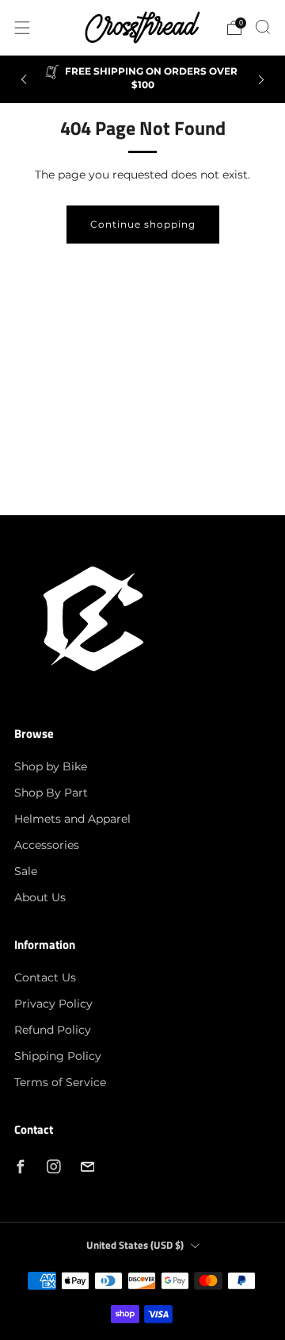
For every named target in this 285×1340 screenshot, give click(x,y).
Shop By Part (51, 792)
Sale (25, 871)
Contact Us (45, 977)
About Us (40, 897)
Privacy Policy (53, 1003)
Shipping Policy (57, 1056)
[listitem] (142, 79)
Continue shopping (143, 224)
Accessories (46, 845)
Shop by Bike (50, 766)
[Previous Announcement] (23, 80)
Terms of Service (60, 1082)
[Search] (263, 27)
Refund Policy (52, 1030)
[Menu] (22, 28)
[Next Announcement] (261, 80)
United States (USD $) (135, 1245)
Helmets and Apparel (72, 819)
